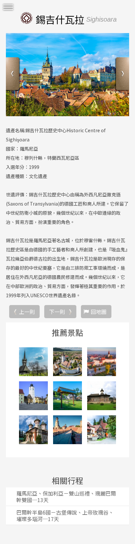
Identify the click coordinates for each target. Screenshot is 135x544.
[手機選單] (8, 7)
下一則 (57, 311)
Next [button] (121, 74)
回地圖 (98, 311)
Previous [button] (13, 74)
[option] (67, 74)
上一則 (27, 311)
